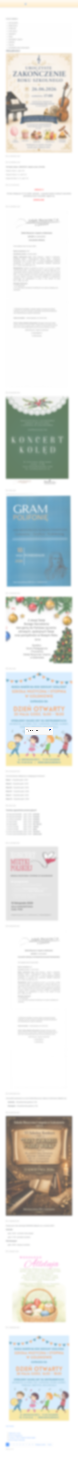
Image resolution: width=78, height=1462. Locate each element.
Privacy (48, 733)
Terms (51, 733)
